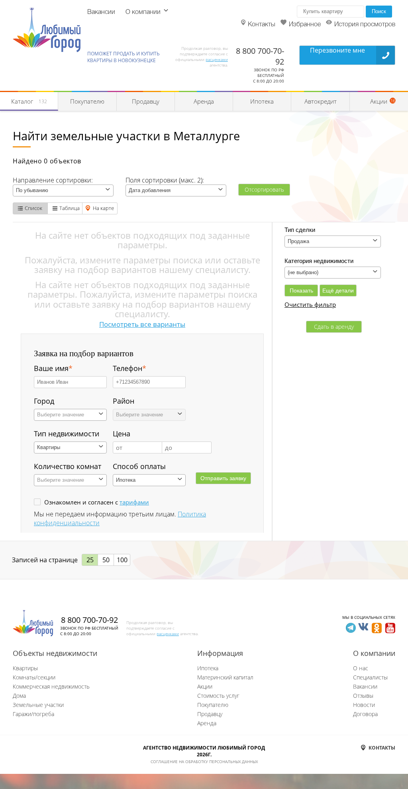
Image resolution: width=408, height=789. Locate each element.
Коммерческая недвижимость (51, 686)
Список (33, 208)
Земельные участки (38, 705)
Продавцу (145, 101)
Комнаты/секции (34, 677)
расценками (217, 59)
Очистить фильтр (310, 304)
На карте (103, 208)
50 (106, 559)
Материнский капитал (225, 677)
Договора (365, 714)
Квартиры (25, 668)
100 (122, 559)
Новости (364, 705)
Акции (204, 686)
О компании (143, 12)
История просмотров (364, 24)
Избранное (305, 24)
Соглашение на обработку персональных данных (204, 761)
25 (90, 559)
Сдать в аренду (334, 326)
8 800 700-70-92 (89, 619)
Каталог (29, 101)
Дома (19, 695)
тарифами (134, 502)
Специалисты (370, 677)
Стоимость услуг (218, 695)
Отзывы (363, 695)
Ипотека (262, 101)
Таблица (69, 208)
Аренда (204, 101)
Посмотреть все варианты (142, 324)
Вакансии (101, 12)
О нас (360, 668)
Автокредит (320, 101)
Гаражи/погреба (33, 714)
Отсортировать (264, 189)
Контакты (261, 24)
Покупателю (87, 101)
